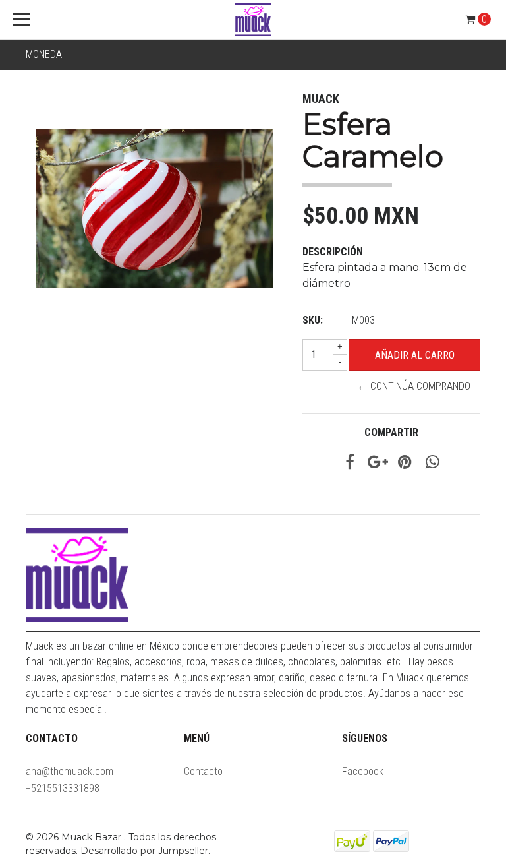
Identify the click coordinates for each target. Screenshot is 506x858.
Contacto (203, 771)
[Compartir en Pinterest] (405, 464)
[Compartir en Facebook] (349, 464)
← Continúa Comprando (413, 386)
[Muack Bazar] (253, 20)
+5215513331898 (62, 788)
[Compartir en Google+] (378, 464)
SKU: (312, 320)
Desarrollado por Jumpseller (144, 851)
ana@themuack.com (69, 771)
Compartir (391, 432)
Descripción (332, 251)
